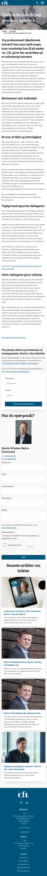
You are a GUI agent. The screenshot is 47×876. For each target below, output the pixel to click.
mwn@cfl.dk (10, 459)
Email (4, 474)
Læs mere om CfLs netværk (14, 338)
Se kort (23, 824)
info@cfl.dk (24, 832)
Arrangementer (23, 864)
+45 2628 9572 (10, 456)
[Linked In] (27, 802)
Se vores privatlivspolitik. (17, 372)
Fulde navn (10, 378)
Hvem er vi (23, 858)
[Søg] (37, 2)
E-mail (8, 390)
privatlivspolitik (9, 528)
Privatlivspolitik (23, 871)
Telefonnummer (8, 486)
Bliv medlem (23, 861)
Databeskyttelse (8, 532)
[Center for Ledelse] (5, 2)
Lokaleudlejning (23, 868)
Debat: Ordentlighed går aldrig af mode (22, 713)
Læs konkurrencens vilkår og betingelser (20, 363)
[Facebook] (21, 802)
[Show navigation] (42, 2)
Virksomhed (6, 498)
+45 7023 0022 (24, 828)
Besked (4, 510)
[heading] (23, 592)
